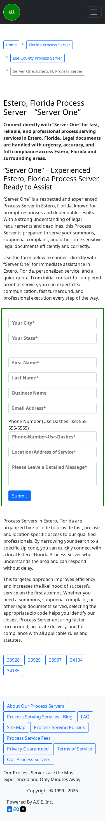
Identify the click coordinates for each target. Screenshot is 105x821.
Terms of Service (74, 749)
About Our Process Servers (35, 706)
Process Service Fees (29, 738)
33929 (34, 660)
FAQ (85, 717)
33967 (55, 660)
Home (11, 45)
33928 (13, 660)
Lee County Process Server (37, 58)
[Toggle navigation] (94, 12)
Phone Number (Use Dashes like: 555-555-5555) (48, 424)
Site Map (16, 727)
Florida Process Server (49, 45)
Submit (19, 496)
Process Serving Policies (59, 727)
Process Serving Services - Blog (40, 717)
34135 (13, 671)
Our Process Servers (28, 759)
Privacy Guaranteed (28, 749)
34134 (76, 660)
